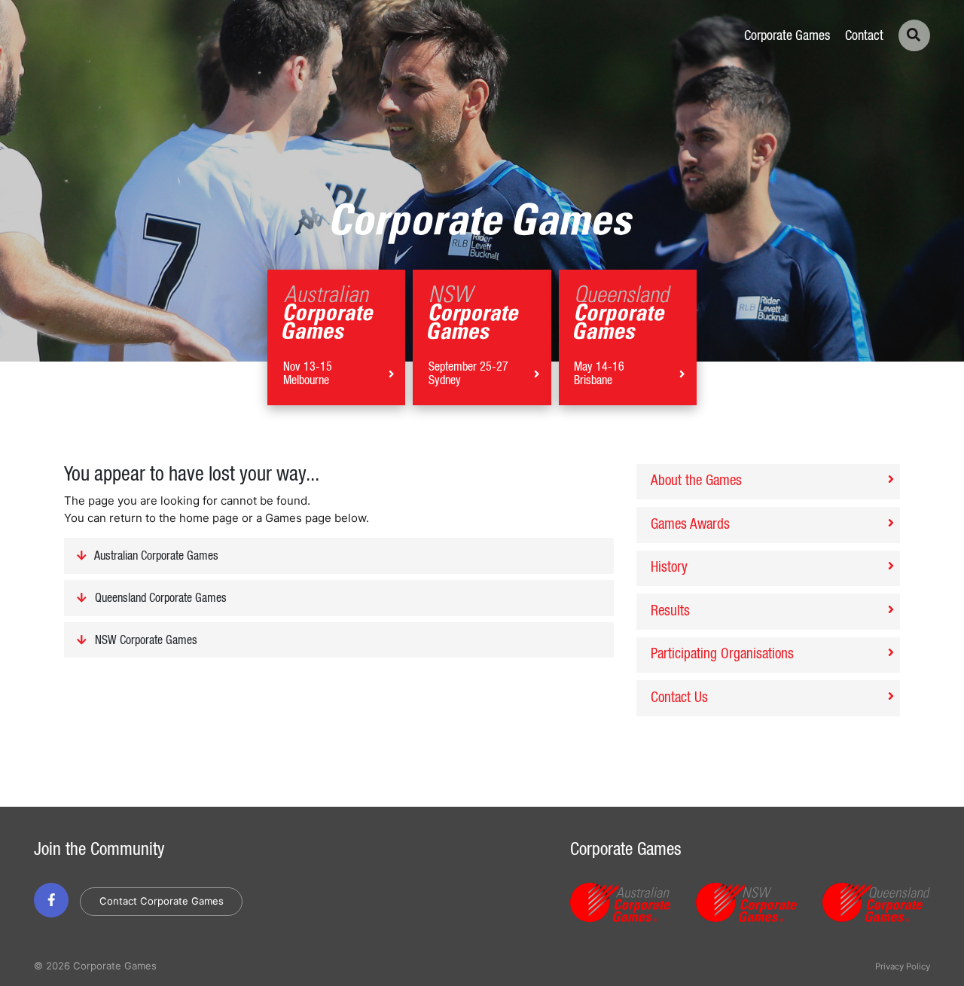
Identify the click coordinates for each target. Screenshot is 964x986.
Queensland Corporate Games (159, 599)
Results (670, 611)
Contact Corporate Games (161, 901)
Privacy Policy (902, 966)
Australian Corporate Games (155, 556)
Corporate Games (787, 36)
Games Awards (690, 524)
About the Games (696, 481)
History (669, 567)
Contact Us (679, 697)
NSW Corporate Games (144, 640)
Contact (864, 36)
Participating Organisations (722, 654)
